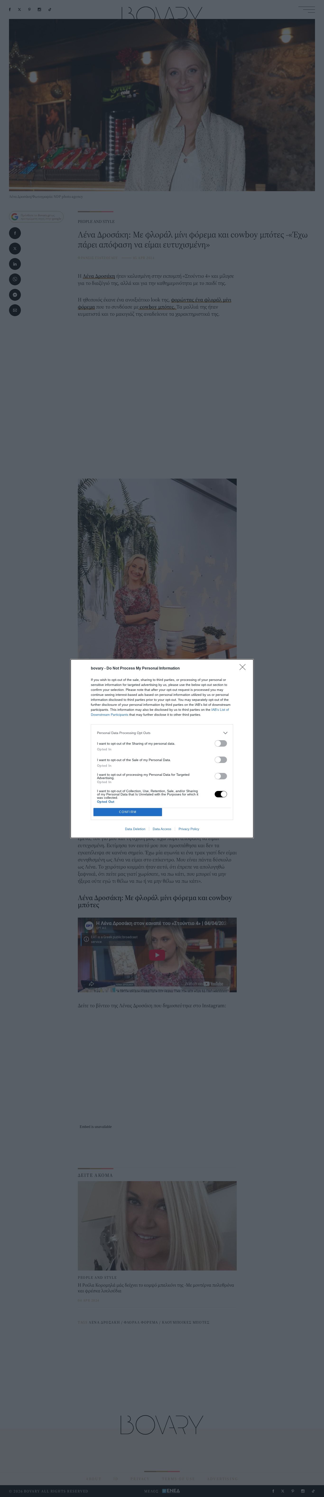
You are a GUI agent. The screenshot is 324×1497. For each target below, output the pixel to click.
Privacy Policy (189, 829)
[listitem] (162, 732)
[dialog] (162, 748)
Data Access (162, 829)
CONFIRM (128, 812)
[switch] (221, 743)
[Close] (244, 668)
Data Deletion (135, 829)
